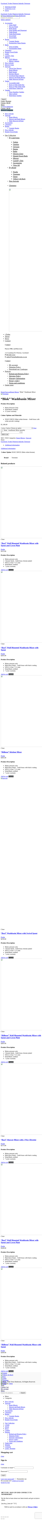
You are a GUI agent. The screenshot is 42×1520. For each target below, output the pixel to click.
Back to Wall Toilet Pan (16, 85)
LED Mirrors (13, 59)
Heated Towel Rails (11, 52)
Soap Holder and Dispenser (18, 30)
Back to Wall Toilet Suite (17, 86)
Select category (6, 20)
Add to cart (5, 434)
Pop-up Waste (13, 27)
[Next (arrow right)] (3, 1518)
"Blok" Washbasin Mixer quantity (14, 430)
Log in (3, 1475)
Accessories (9, 23)
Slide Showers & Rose (16, 79)
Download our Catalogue (18, 369)
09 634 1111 (10, 355)
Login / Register (10, 1448)
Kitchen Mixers (14, 74)
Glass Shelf (12, 25)
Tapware (7, 66)
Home (3, 392)
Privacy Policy (33, 1507)
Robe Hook (13, 28)
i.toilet (7, 54)
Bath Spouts (13, 72)
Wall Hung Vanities (15, 95)
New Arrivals (9, 63)
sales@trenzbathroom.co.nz (16, 357)
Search (4, 99)
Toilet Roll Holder (15, 34)
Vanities (7, 90)
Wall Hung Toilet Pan (16, 88)
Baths (7, 45)
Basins (7, 39)
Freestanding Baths (15, 48)
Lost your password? (7, 1479)
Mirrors (7, 57)
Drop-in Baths (13, 47)
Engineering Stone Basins (17, 43)
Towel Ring (13, 37)
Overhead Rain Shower (16, 76)
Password (4, 1471)
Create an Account (18, 1481)
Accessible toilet (14, 83)
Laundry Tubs (9, 56)
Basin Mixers (13, 70)
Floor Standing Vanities (16, 92)
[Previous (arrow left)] (1, 1518)
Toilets (7, 81)
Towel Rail (12, 36)
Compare (8, 1447)
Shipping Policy (15, 367)
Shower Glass (9, 65)
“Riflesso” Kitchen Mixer (11, 752)
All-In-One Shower (15, 68)
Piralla (3, 549)
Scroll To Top (5, 1482)
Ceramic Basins (14, 41)
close (2, 1456)
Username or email (7, 1468)
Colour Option (5, 428)
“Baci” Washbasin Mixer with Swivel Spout (19, 933)
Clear (34, 428)
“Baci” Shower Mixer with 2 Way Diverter (18, 1140)
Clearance (8, 50)
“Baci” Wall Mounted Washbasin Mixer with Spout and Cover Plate (19, 544)
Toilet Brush (13, 32)
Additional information (12, 445)
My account (13, 365)
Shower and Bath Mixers (17, 77)
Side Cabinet (13, 94)
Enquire (11, 570)
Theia (11, 1383)
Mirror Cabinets (14, 61)
